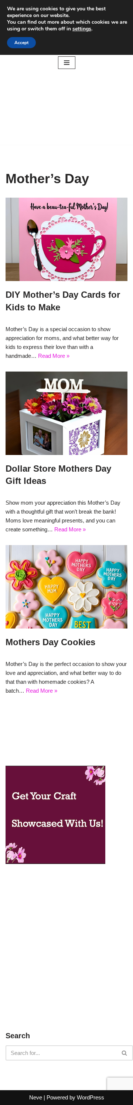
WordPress (90, 1097)
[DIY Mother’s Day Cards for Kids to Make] (66, 239)
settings (81, 29)
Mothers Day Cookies (50, 642)
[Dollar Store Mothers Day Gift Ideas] (66, 413)
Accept (21, 43)
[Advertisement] (66, 109)
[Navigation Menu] (66, 62)
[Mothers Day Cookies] (66, 587)
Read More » (53, 356)
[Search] (124, 1053)
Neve (35, 1097)
